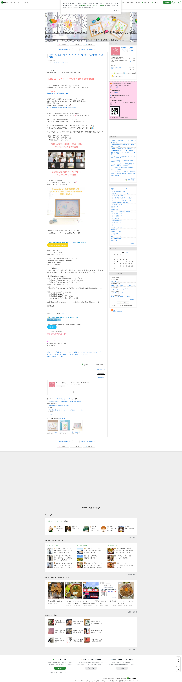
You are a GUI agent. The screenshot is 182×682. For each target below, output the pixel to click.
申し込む (122, 668)
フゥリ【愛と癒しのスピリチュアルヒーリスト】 (123, 296)
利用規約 (98, 681)
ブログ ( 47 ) (114, 240)
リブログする (99, 364)
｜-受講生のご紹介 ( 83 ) (118, 191)
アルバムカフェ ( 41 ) (116, 227)
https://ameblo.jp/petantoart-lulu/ (57, 93)
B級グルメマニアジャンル (55, 521)
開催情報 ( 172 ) (115, 207)
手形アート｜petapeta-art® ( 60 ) (119, 189)
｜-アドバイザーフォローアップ (61, 62)
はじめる (60, 668)
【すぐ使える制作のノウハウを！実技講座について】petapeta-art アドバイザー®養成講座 (123, 149)
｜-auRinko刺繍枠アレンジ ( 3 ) (119, 202)
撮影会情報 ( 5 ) (115, 229)
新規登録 (167, 2)
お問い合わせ (89, 681)
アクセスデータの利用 (109, 681)
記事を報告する (101, 377)
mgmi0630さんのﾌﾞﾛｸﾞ (117, 293)
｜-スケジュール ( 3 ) (117, 225)
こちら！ (117, 87)
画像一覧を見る (132, 180)
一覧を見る (133, 178)
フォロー (61, 386)
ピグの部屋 (130, 51)
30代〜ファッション (52, 545)
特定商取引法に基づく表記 (124, 681)
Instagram (77, 392)
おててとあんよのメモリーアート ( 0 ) (120, 211)
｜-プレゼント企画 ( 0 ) (117, 213)
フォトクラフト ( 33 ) (116, 236)
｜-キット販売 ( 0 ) (116, 216)
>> (127, 252)
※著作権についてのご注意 (116, 311)
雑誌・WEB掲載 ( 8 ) (116, 238)
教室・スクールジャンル (116, 69)
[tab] (55, 521)
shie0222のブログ (115, 281)
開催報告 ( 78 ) (114, 209)
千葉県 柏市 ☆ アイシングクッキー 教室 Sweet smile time (123, 285)
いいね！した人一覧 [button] (100, 369)
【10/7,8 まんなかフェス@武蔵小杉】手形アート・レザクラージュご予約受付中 (123, 164)
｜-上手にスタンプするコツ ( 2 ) (120, 193)
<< (119, 252)
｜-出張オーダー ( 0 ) (117, 220)
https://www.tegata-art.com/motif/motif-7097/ (61, 107)
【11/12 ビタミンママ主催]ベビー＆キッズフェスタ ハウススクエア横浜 (123, 157)
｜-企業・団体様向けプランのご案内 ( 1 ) (122, 198)
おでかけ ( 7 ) (114, 234)
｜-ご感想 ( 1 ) (115, 218)
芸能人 (66, 521)
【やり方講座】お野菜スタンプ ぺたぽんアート (59, 405)
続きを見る (133, 61)
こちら (72, 242)
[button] (178, 670)
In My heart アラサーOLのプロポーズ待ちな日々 (123, 289)
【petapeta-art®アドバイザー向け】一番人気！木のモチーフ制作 (64, 401)
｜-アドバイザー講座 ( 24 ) (118, 195)
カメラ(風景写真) (82, 545)
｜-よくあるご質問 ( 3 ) (117, 204)
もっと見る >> (50, 414)
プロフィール (124, 51)
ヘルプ (135, 681)
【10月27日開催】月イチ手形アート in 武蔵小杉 (123, 171)
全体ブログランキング (116, 67)
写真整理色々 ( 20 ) (116, 231)
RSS (114, 310)
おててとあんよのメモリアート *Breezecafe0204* (127, 48)
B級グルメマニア (112, 545)
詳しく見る (91, 668)
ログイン (176, 2)
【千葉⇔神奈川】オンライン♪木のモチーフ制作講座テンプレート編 (64, 410)
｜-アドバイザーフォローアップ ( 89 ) (121, 200)
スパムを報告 (79, 681)
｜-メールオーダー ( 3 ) (117, 222)
